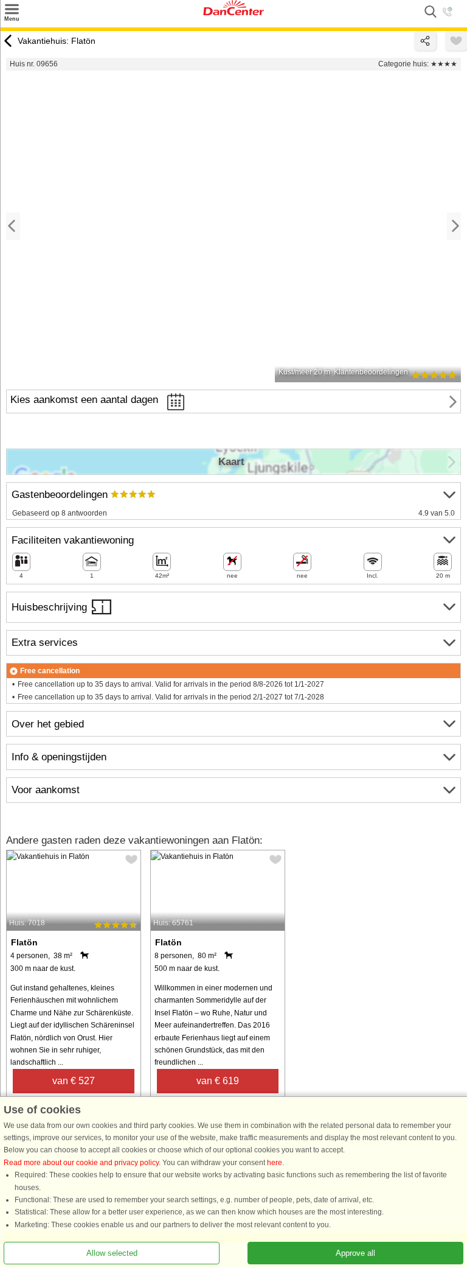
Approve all (355, 1253)
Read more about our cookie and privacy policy (81, 1162)
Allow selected (111, 1253)
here (274, 1162)
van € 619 (217, 1081)
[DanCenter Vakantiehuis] (233, 13)
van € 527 (73, 1081)
